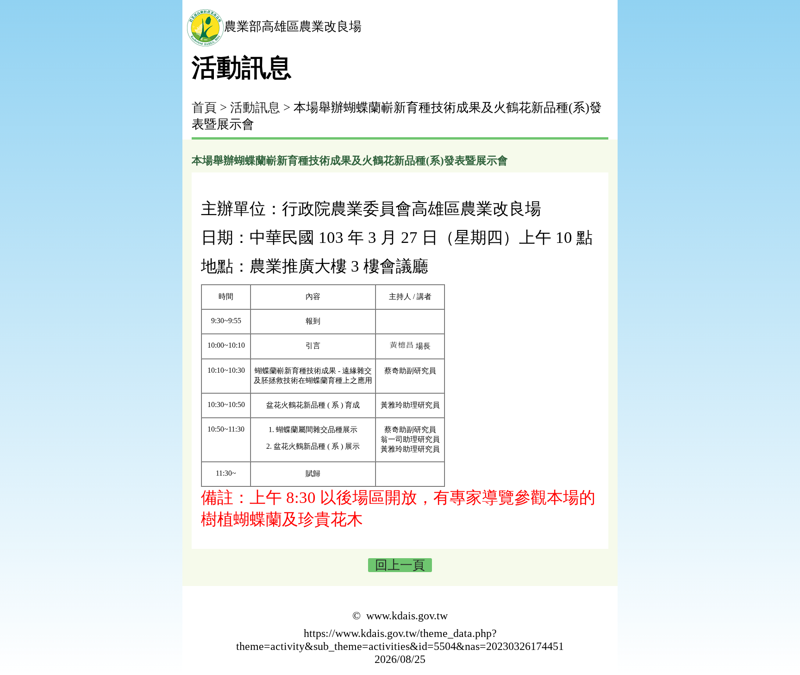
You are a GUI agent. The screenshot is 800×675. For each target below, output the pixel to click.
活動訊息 (255, 108)
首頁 (204, 108)
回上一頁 (400, 565)
